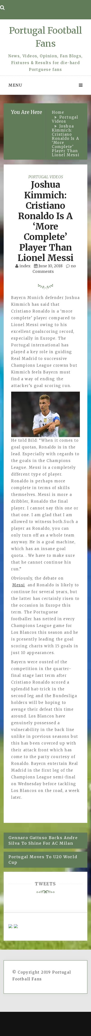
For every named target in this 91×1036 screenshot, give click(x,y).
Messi (18, 585)
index (25, 265)
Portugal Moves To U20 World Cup (42, 859)
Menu (15, 85)
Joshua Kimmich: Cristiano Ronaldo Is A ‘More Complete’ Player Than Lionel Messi (46, 221)
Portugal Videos (45, 176)
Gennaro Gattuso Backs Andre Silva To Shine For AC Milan (43, 840)
